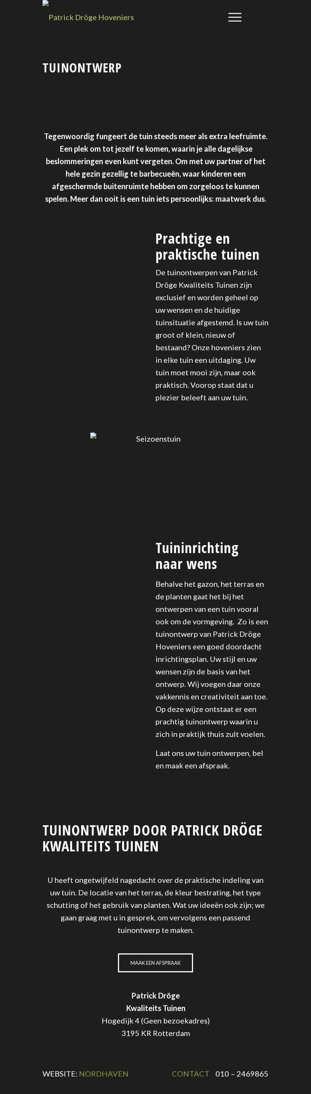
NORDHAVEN (104, 1073)
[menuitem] (231, 17)
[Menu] (231, 17)
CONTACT (190, 1073)
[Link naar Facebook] (263, 17)
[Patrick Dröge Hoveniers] (88, 17)
